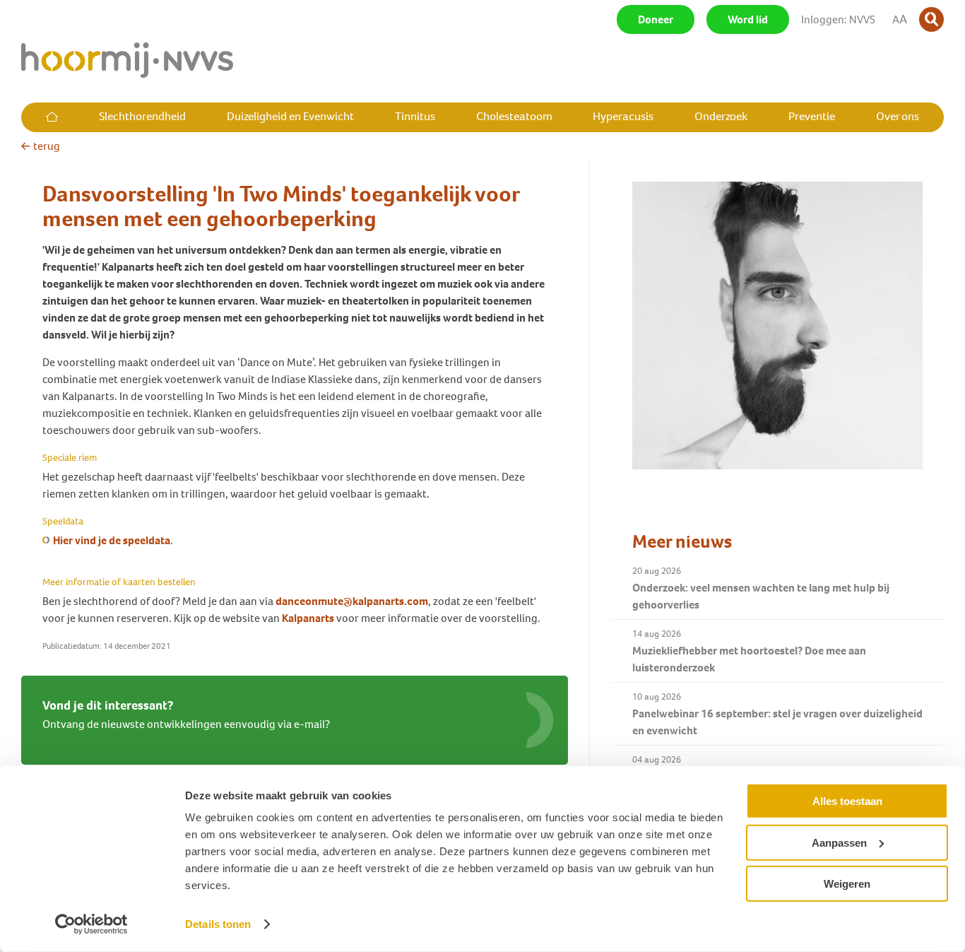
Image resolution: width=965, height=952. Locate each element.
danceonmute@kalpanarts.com (352, 601)
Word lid (748, 19)
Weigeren (847, 884)
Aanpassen (839, 842)
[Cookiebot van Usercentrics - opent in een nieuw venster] (91, 924)
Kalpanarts (308, 618)
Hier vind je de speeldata (111, 540)
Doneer (655, 19)
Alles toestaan (847, 801)
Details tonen (218, 924)
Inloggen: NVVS (838, 19)
